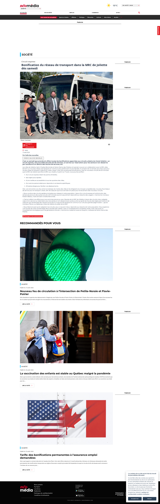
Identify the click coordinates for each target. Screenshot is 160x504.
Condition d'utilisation (41, 495)
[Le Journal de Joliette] (26, 491)
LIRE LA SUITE (26, 304)
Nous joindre (38, 485)
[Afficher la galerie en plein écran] (111, 73)
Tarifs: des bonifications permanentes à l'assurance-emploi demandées (58, 456)
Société (116, 17)
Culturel (98, 17)
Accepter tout (134, 498)
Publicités (37, 491)
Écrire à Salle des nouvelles (33, 158)
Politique (81, 17)
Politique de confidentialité (43, 493)
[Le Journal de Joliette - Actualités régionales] (29, 5)
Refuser (149, 498)
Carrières (37, 489)
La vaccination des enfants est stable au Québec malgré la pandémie (65, 373)
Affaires (74, 17)
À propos (37, 487)
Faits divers (107, 17)
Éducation (90, 17)
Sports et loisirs (64, 17)
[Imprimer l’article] (109, 144)
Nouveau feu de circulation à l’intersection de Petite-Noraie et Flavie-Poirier (65, 293)
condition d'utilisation (143, 494)
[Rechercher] (139, 12)
